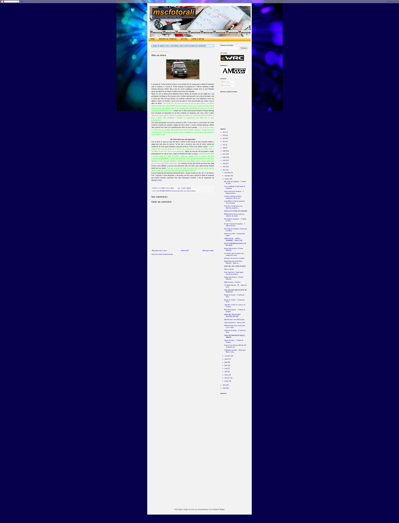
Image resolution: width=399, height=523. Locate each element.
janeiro (227, 381)
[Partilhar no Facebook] (188, 188)
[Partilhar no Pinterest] (190, 188)
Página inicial (185, 250)
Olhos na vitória (229, 269)
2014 (224, 163)
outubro (227, 179)
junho (226, 365)
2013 (224, 167)
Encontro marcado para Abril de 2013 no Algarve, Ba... (235, 346)
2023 (224, 138)
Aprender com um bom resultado (234, 258)
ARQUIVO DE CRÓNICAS (168, 39)
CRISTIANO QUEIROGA (165, 191)
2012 (157, 191)
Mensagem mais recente (159, 250)
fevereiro (227, 378)
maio (226, 368)
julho (226, 362)
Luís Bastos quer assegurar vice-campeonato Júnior (234, 254)
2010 (224, 388)
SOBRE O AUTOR (197, 39)
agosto (227, 359)
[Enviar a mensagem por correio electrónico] (178, 188)
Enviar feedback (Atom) (166, 254)
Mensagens (226, 82)
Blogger (222, 509)
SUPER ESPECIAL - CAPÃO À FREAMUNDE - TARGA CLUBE (233, 239)
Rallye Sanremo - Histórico (232, 282)
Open (178, 191)
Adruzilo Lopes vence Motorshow (234, 319)
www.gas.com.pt (156, 180)
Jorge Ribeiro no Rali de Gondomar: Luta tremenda (234, 202)
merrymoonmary (203, 509)
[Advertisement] (230, 424)
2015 (224, 160)
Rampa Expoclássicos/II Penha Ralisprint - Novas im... (233, 262)
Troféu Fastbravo (191, 191)
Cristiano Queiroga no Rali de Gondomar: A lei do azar (233, 197)
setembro (228, 356)
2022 (224, 141)
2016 (224, 157)
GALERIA (184, 39)
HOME (152, 39)
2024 (224, 135)
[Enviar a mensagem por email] (182, 188)
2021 (224, 145)
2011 (224, 385)
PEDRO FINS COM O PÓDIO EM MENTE (235, 266)
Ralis (182, 191)
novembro (228, 176)
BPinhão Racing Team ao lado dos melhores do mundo (234, 215)
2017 (224, 154)
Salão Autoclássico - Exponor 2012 (234, 322)
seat (185, 191)
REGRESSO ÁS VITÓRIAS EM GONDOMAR (235, 211)
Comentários (227, 86)
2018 (224, 151)
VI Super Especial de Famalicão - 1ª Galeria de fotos (234, 225)
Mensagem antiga (208, 250)
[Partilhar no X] (186, 188)
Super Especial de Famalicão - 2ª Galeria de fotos (234, 192)
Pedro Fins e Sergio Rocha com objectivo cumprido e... (233, 207)
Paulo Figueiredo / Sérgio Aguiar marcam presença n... (233, 273)
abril (226, 372)
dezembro (228, 173)
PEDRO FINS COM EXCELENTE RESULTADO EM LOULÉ (232, 315)
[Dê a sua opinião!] (184, 188)
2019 (224, 148)
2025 (224, 132)
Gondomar (174, 191)
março (227, 375)
